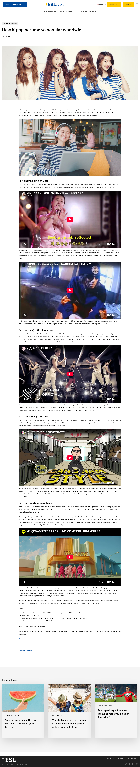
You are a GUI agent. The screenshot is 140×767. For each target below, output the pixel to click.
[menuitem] (101, 4)
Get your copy (23, 639)
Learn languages (10, 23)
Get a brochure (131, 758)
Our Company (110, 758)
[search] (137, 4)
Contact (120, 758)
